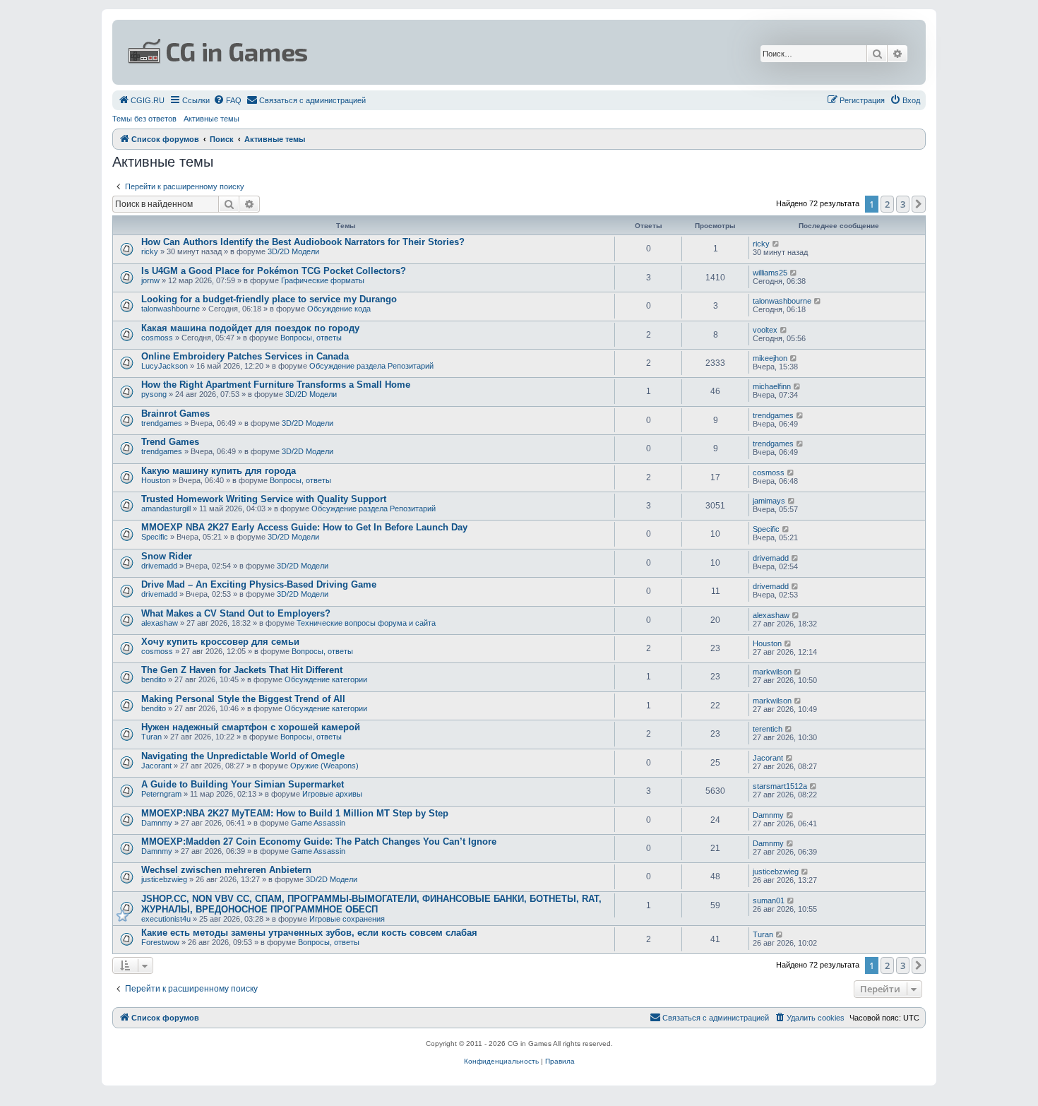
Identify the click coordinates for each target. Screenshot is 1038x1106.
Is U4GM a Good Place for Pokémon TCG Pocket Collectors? (273, 271)
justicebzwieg (164, 879)
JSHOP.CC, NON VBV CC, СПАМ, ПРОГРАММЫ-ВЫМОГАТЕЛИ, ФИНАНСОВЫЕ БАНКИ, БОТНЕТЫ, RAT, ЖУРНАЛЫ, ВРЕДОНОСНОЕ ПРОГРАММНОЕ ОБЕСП (371, 904)
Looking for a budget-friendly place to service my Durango (269, 299)
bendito (153, 679)
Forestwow (160, 942)
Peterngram (161, 794)
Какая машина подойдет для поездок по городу (250, 328)
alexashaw (159, 623)
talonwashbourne (170, 308)
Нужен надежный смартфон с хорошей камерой (250, 727)
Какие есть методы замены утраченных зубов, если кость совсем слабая (309, 932)
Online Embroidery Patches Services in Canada (245, 356)
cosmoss (157, 337)
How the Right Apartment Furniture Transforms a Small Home (275, 384)
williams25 (770, 272)
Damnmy (156, 823)
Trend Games (170, 441)
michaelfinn (772, 386)
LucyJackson (164, 366)
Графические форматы (322, 280)
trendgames (161, 423)
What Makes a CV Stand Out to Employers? (235, 613)
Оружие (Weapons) (324, 765)
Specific (154, 537)
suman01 (769, 900)
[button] (919, 204)
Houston (155, 480)
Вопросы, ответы (311, 337)
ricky (149, 251)
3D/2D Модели (293, 251)
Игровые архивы (332, 794)
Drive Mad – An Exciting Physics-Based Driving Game (258, 584)
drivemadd (159, 565)
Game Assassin (318, 823)
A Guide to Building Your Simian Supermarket (242, 784)
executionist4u (166, 919)
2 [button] (887, 204)
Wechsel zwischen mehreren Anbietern (226, 869)
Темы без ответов (144, 118)
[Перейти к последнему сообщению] (776, 243)
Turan (151, 736)
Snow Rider (166, 556)
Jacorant (156, 765)
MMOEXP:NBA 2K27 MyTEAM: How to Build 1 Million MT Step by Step (294, 813)
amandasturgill (166, 508)
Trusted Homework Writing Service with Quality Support (263, 499)
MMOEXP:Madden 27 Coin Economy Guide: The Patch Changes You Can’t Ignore (318, 841)
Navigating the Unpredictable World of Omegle (243, 756)
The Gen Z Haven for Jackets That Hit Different (241, 670)
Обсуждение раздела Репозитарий (371, 366)
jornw (150, 280)
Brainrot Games (175, 413)
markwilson (772, 671)
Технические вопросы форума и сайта (366, 623)
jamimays (769, 500)
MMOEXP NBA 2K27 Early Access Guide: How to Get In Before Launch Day (304, 527)
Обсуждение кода (339, 308)
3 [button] (902, 204)
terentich (767, 729)
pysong (154, 394)
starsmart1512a (780, 786)
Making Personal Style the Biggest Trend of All (243, 699)
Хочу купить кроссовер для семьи (220, 641)
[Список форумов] (382, 52)
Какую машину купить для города (218, 470)
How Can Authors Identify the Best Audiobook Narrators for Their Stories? (303, 242)
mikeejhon (770, 358)
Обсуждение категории (326, 679)
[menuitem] (141, 100)
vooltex (765, 330)
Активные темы (211, 118)
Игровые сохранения (347, 919)
